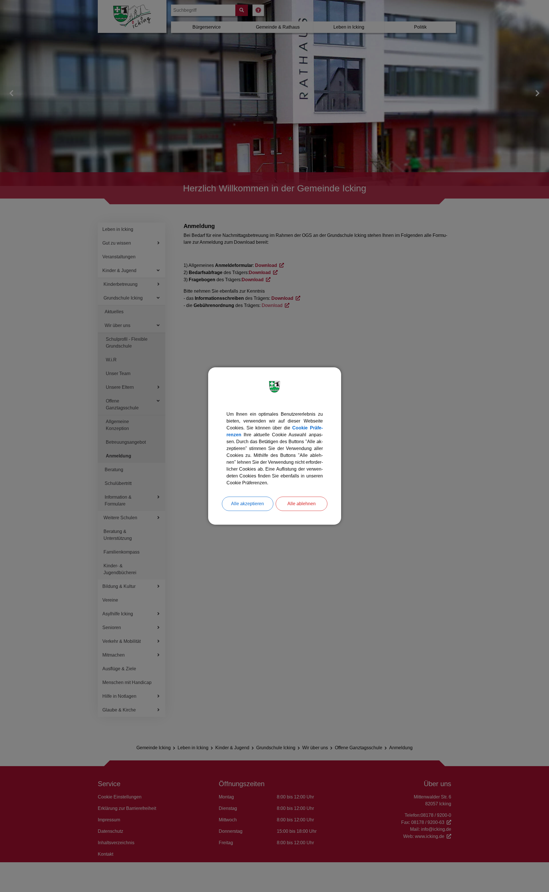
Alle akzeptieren (247, 503)
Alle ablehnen (301, 503)
